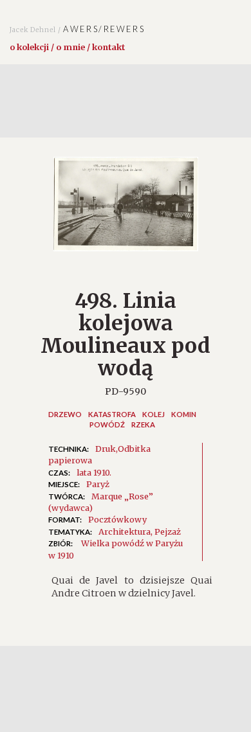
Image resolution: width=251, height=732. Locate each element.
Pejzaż (167, 531)
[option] (125, 210)
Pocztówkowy (117, 519)
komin (183, 414)
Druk (105, 448)
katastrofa (112, 414)
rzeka (143, 424)
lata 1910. (94, 472)
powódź (107, 424)
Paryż (97, 484)
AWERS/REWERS (77, 29)
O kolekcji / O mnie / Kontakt (67, 47)
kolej (153, 414)
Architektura (124, 531)
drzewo (65, 414)
